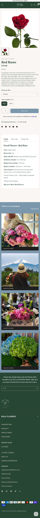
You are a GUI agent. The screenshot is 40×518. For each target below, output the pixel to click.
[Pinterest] (10, 127)
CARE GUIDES (5, 437)
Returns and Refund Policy (9, 482)
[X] (6, 127)
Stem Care (14, 139)
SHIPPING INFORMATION (9, 461)
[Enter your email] (37, 388)
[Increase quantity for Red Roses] (8, 111)
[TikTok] (17, 491)
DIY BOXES (4, 447)
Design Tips (24, 139)
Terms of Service (6, 486)
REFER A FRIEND (6, 433)
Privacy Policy (5, 478)
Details (6, 139)
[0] (37, 5)
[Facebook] (2, 127)
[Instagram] (8, 491)
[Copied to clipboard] (17, 127)
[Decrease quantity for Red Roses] (2, 111)
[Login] (31, 5)
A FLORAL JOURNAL (7, 452)
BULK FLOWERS (8, 416)
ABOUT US (4, 457)
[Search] (34, 5)
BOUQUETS (4, 428)
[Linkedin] (21, 491)
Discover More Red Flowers (14, 184)
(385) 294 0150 (6, 474)
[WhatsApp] (14, 127)
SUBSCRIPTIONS (6, 424)
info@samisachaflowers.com (10, 470)
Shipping (3, 69)
